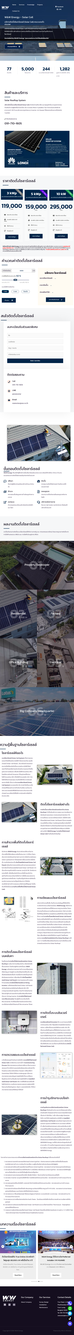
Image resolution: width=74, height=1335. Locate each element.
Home (14, 5)
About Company (26, 1302)
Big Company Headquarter (37, 711)
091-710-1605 (13, 123)
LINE (14, 390)
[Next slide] (71, 1246)
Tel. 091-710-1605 (63, 1313)
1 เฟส (5, 291)
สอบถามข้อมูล (12, 237)
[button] (31, 1281)
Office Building (18, 662)
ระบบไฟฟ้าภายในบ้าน (8, 287)
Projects (40, 5)
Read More (18, 1275)
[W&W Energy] (5, 8)
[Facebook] (5, 1304)
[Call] (9, 382)
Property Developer (37, 565)
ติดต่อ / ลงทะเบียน (35, 361)
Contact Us (15, 11)
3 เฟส (15, 291)
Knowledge (30, 5)
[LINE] (9, 391)
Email (14, 399)
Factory (55, 613)
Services (21, 5)
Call (13, 381)
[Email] (9, 400)
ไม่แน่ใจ (25, 291)
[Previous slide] (2, 1246)
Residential (18, 613)
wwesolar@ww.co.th (64, 1315)
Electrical (55, 662)
